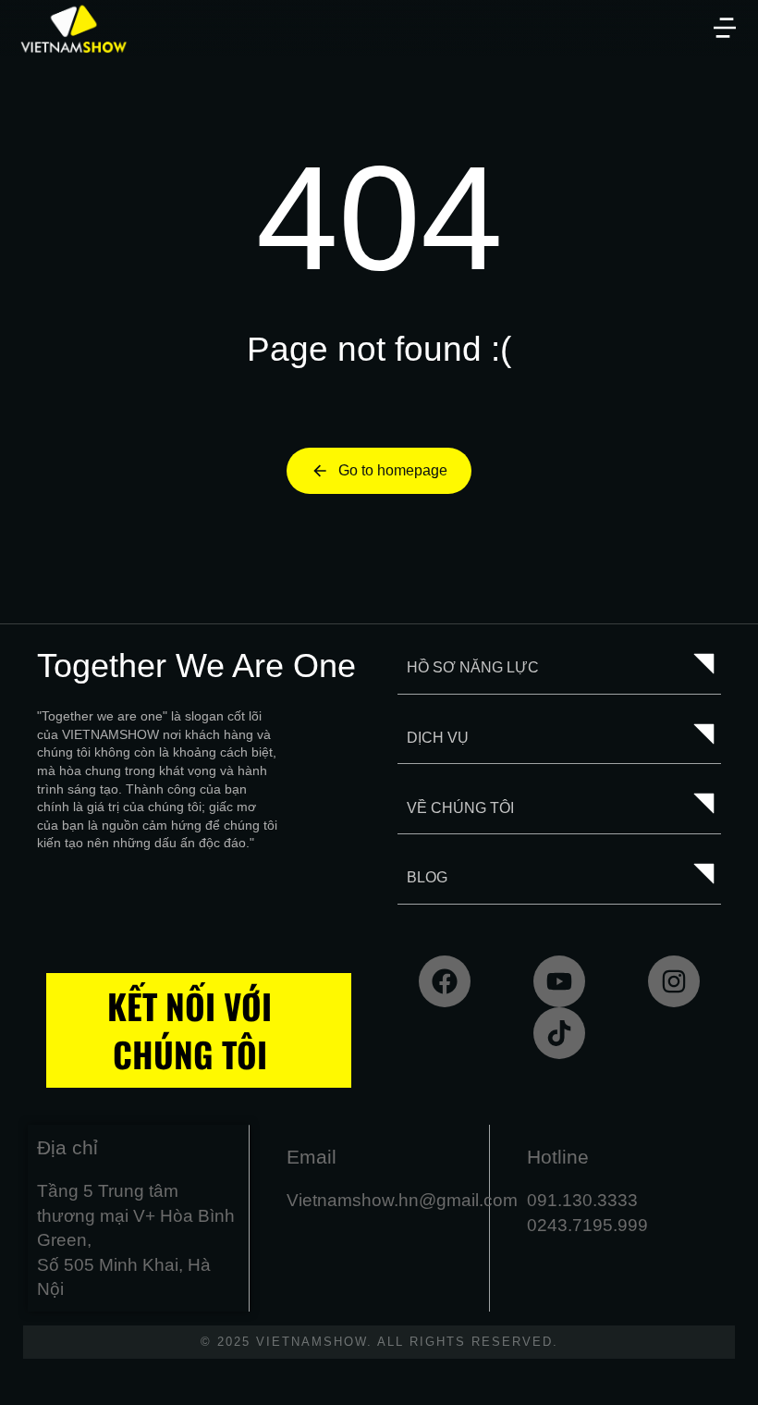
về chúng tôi (460, 808)
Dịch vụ (438, 738)
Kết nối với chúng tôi (189, 1029)
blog (427, 877)
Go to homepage (392, 470)
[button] (725, 27)
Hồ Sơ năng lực (473, 667)
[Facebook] (445, 981)
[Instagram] (674, 981)
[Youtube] (559, 981)
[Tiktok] (559, 1033)
